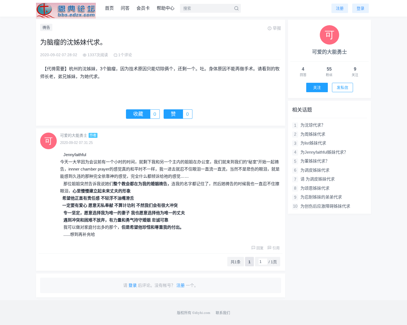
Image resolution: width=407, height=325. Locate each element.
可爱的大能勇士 (73, 135)
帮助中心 (165, 8)
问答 (125, 8)
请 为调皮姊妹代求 (317, 179)
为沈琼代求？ (312, 125)
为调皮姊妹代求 (314, 170)
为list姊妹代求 (313, 143)
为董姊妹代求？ (314, 161)
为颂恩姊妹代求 (314, 188)
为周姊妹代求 (312, 134)
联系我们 (223, 313)
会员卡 (143, 8)
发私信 (342, 87)
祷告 (46, 27)
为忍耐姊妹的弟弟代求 (321, 197)
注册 (340, 8)
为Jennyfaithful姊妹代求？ (324, 152)
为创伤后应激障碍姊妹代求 (325, 206)
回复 (260, 248)
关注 (317, 87)
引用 (276, 248)
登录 (360, 8)
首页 (109, 8)
